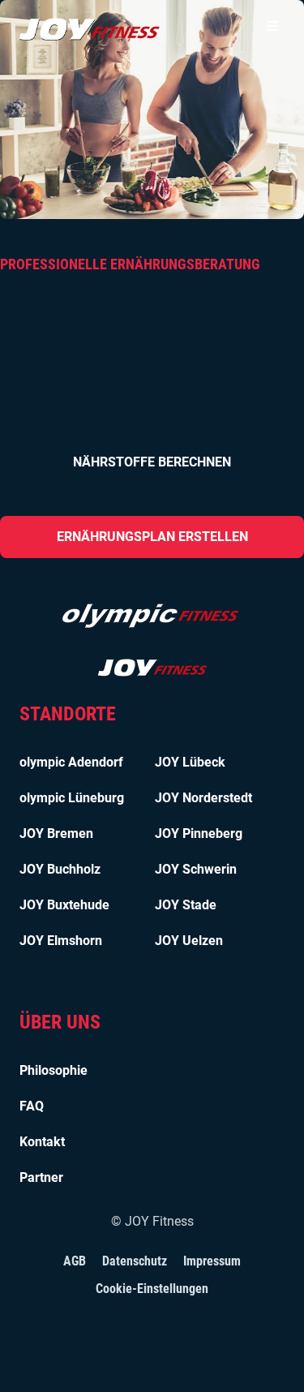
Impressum (212, 1261)
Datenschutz (134, 1261)
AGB (74, 1261)
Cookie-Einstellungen (152, 1288)
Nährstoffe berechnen (152, 462)
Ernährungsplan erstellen (152, 536)
